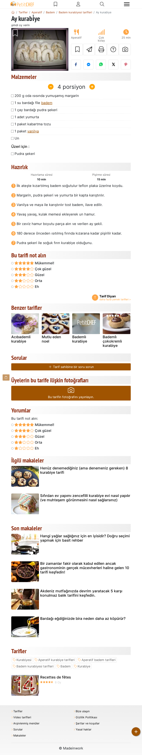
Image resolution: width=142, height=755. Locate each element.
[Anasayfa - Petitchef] (13, 12)
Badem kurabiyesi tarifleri (35, 666)
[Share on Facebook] (76, 64)
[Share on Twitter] (113, 64)
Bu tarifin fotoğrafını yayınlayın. (71, 397)
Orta (38, 281)
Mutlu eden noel (51, 339)
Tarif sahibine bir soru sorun (73, 367)
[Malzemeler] (6, 377)
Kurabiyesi (23, 660)
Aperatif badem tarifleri (99, 660)
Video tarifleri (22, 717)
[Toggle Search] (102, 4)
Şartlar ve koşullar (88, 723)
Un (17, 138)
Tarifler (18, 711)
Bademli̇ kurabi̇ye (79, 339)
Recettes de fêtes (55, 677)
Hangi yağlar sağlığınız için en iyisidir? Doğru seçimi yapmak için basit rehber (85, 538)
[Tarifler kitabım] (55, 4)
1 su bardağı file (33, 103)
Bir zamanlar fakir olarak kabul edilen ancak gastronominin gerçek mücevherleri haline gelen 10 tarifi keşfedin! (84, 567)
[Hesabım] (78, 4)
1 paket (27, 131)
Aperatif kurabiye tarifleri (56, 660)
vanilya (33, 131)
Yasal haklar (83, 729)
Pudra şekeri (25, 154)
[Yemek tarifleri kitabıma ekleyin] (77, 49)
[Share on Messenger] (88, 64)
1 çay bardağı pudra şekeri (36, 110)
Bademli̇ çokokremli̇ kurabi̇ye (112, 341)
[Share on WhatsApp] (101, 64)
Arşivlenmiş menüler (26, 723)
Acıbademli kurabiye (20, 339)
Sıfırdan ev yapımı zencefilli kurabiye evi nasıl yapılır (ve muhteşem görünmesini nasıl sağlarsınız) (85, 497)
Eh (36, 287)
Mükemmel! (44, 263)
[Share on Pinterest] (126, 64)
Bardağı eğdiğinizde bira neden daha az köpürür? (83, 618)
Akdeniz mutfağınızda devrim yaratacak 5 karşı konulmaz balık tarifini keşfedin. (81, 593)
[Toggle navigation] (127, 4)
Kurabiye (84, 666)
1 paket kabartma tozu (33, 124)
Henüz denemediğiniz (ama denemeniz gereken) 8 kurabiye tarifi (84, 470)
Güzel (39, 275)
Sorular (18, 729)
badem (46, 103)
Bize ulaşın (83, 711)
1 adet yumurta (27, 117)
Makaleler (19, 735)
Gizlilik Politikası (86, 717)
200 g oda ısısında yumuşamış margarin (47, 96)
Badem (65, 666)
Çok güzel (42, 269)
